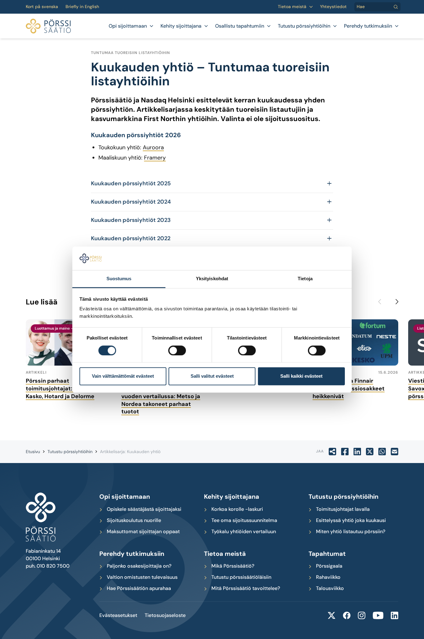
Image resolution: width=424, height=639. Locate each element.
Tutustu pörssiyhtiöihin (304, 26)
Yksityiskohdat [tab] (212, 278)
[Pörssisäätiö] (48, 26)
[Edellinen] (382, 301)
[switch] (177, 350)
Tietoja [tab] (305, 278)
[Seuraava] (394, 301)
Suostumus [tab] (119, 278)
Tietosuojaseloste (165, 615)
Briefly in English (82, 6)
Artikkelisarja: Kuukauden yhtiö (130, 451)
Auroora (153, 147)
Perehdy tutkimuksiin (368, 26)
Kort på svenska (42, 6)
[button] (212, 183)
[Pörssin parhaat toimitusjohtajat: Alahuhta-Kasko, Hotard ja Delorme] (68, 342)
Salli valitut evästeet (212, 376)
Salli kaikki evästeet (301, 376)
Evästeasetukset (118, 615)
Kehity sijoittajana (180, 26)
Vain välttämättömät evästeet (123, 376)
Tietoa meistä (292, 6)
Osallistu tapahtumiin (239, 26)
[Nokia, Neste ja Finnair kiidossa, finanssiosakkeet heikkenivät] (355, 342)
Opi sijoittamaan (128, 26)
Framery (155, 157)
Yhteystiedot (333, 6)
